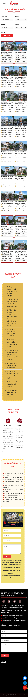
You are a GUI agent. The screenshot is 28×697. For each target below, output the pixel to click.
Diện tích (17, 24)
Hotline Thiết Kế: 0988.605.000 (11, 567)
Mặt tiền (3, 24)
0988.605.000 (11, 615)
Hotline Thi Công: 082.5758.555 (11, 570)
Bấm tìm (3, 32)
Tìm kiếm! (7, 35)
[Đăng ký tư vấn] (25, 678)
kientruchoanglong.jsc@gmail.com (16, 618)
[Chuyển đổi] (5, 287)
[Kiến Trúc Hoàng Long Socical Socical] (3, 601)
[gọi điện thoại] (25, 688)
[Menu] (4, 2)
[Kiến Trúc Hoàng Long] (14, 3)
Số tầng (17, 16)
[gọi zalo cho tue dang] (25, 683)
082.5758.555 (19, 615)
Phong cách (4, 16)
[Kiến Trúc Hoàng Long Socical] (14, 601)
